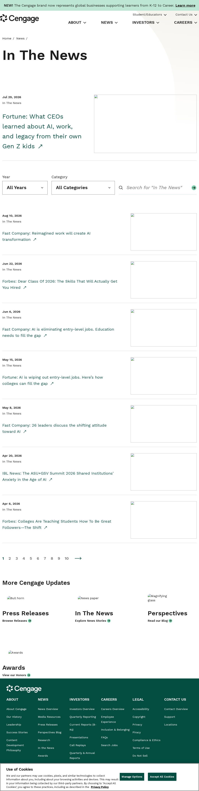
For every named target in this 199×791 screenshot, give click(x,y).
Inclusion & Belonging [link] (115, 729)
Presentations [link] (79, 737)
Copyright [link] (139, 716)
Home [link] (6, 38)
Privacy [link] (137, 724)
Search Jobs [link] (109, 745)
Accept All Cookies (162, 776)
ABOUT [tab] (74, 22)
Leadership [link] (13, 724)
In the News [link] (46, 747)
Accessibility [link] (141, 709)
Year (6, 177)
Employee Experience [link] (108, 719)
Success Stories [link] (17, 732)
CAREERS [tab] (183, 22)
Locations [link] (170, 724)
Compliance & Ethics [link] (146, 740)
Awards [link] (43, 755)
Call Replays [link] (78, 745)
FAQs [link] (104, 737)
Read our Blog (158, 620)
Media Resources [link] (49, 716)
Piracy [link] (137, 732)
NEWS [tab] (107, 22)
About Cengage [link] (16, 709)
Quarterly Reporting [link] (83, 716)
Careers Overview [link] (112, 709)
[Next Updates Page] (78, 558)
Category (59, 177)
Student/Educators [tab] (147, 14)
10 (67, 558)
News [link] (20, 38)
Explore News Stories (90, 620)
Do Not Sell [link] (140, 755)
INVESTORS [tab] (143, 22)
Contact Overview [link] (176, 709)
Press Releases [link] (48, 724)
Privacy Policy (100, 787)
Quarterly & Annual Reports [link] (82, 755)
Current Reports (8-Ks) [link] (83, 727)
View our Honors (14, 675)
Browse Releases (14, 620)
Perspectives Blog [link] (49, 732)
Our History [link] (14, 716)
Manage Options (132, 776)
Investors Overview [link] (82, 709)
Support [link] (170, 716)
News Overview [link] (48, 709)
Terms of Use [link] (141, 747)
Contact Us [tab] (183, 14)
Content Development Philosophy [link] (15, 745)
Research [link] (44, 740)
